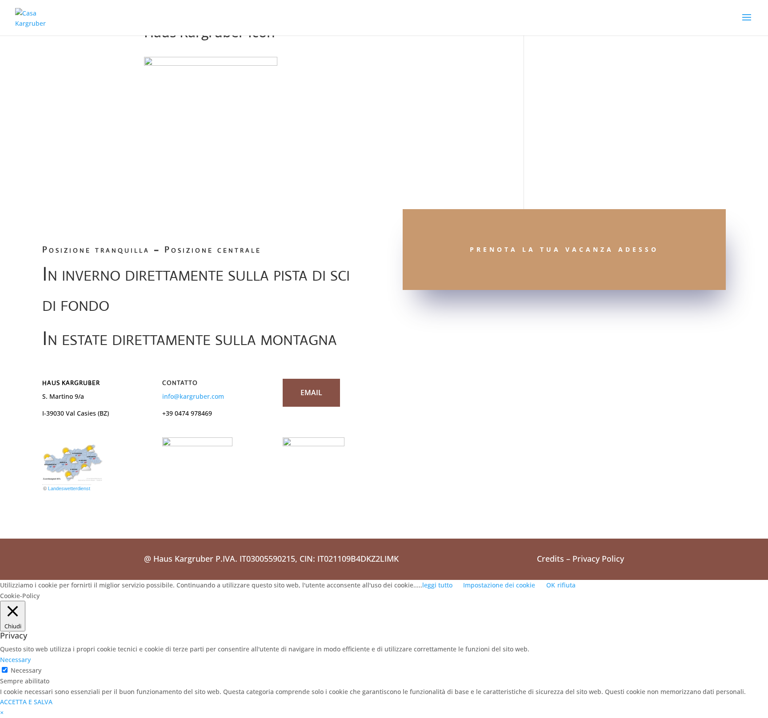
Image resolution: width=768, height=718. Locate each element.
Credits (550, 558)
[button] (2, 712)
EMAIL (311, 392)
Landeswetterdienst (69, 488)
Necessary (26, 670)
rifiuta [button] (566, 585)
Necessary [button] (15, 659)
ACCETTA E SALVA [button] (26, 702)
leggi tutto (437, 585)
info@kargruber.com (193, 396)
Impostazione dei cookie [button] (499, 585)
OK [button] (550, 585)
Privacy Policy (598, 558)
